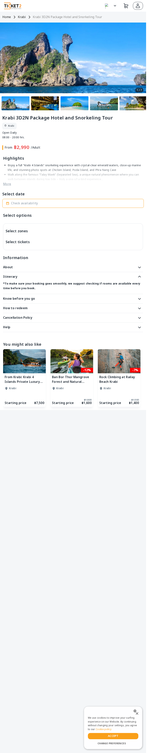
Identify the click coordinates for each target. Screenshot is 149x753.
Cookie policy (103, 729)
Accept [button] (113, 736)
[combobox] (135, 710)
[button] (138, 6)
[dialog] (113, 728)
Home (6, 17)
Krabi (22, 17)
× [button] (136, 713)
